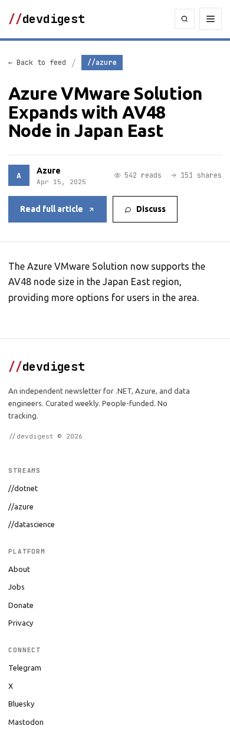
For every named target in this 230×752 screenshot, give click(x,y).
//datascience (31, 524)
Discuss (151, 209)
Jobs (16, 587)
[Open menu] (210, 19)
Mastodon (26, 722)
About (19, 569)
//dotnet (23, 488)
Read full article (51, 209)
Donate (21, 605)
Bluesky (21, 703)
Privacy (20, 623)
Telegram (24, 667)
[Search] (185, 19)
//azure (21, 506)
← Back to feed (37, 62)
